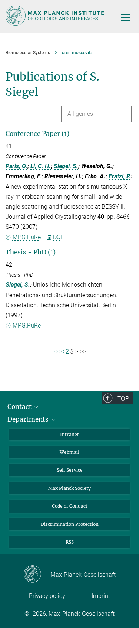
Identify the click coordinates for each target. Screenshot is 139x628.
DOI (57, 237)
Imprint (101, 595)
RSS (70, 542)
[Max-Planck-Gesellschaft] (36, 574)
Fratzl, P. (120, 176)
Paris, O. (16, 166)
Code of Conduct (69, 506)
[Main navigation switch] (125, 17)
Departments (28, 419)
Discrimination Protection (70, 524)
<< (57, 351)
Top (123, 398)
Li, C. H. (40, 166)
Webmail (69, 452)
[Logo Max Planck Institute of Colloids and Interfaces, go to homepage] (56, 16)
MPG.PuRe (27, 237)
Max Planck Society (69, 488)
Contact (20, 406)
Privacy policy (47, 595)
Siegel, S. (66, 166)
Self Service (70, 470)
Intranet (69, 434)
